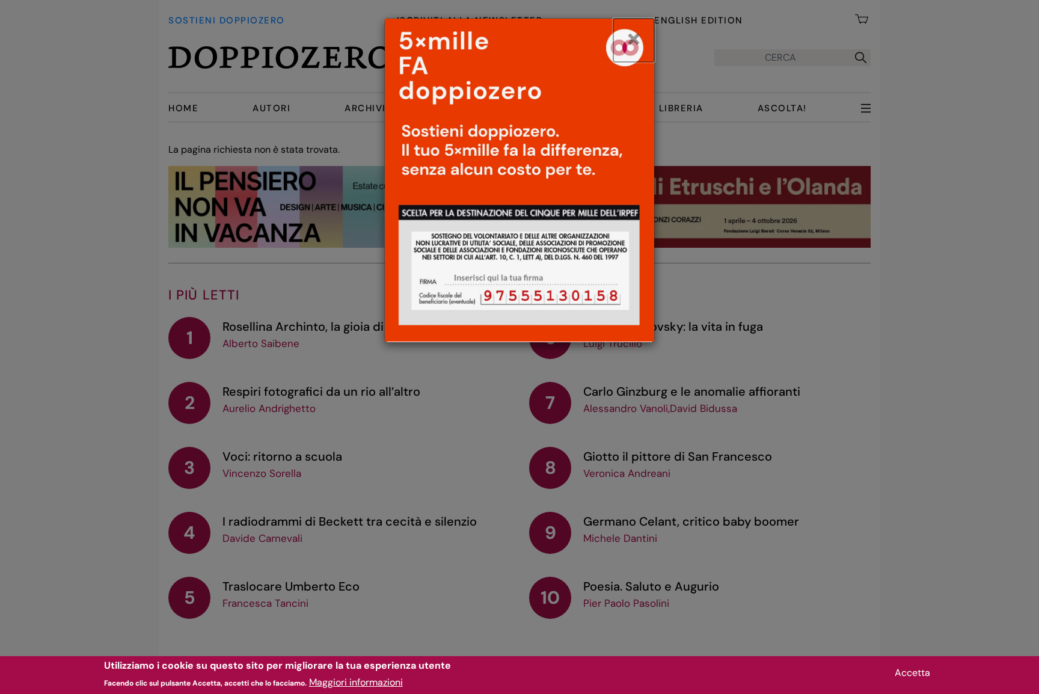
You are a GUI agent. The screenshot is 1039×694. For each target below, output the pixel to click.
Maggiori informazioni (356, 682)
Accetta (912, 672)
